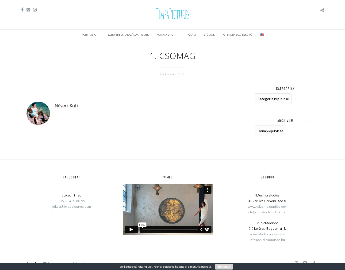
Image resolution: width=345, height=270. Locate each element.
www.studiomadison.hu (267, 234)
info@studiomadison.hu (267, 239)
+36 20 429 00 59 (71, 200)
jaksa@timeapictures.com (71, 206)
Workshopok (166, 34)
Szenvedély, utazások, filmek (128, 34)
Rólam (191, 34)
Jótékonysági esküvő (237, 34)
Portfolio (88, 34)
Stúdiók (209, 34)
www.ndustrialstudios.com (268, 206)
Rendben (224, 266)
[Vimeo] (28, 10)
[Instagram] (35, 10)
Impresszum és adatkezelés (68, 263)
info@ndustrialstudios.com (267, 212)
